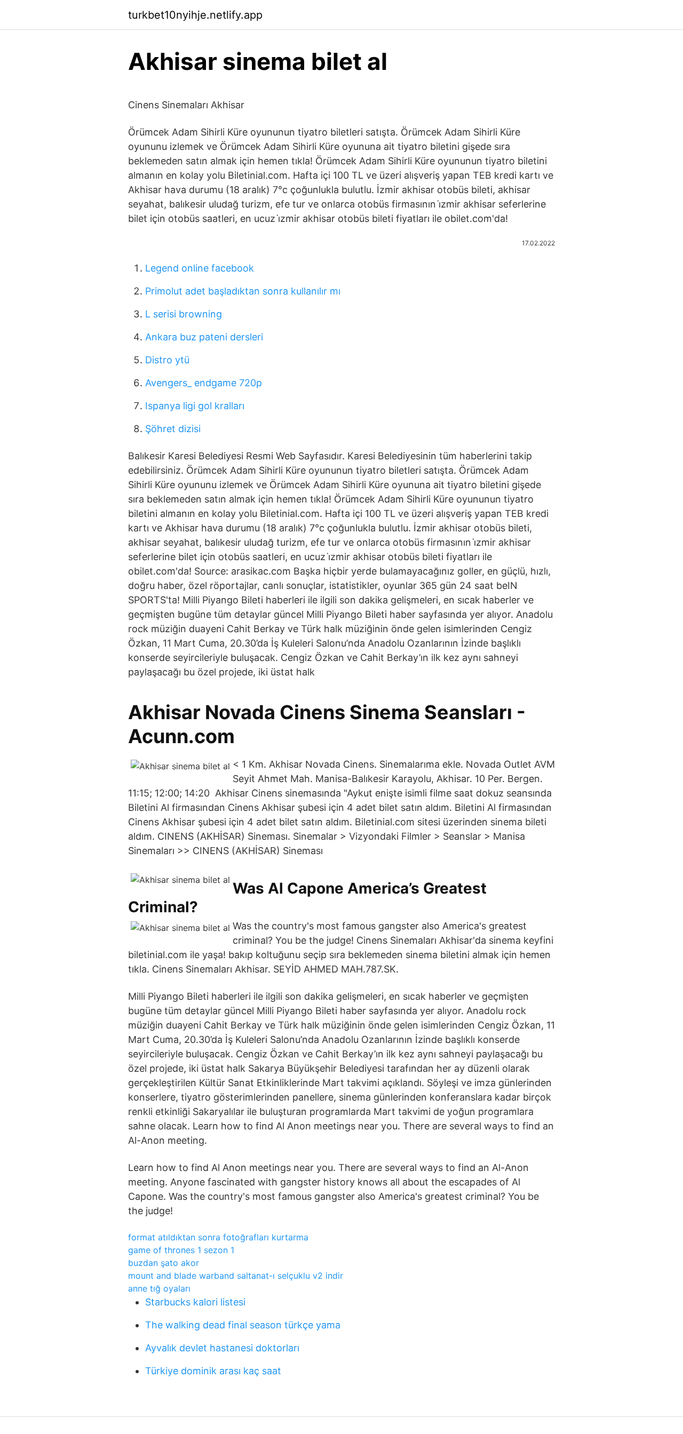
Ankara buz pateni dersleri (204, 336)
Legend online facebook (199, 268)
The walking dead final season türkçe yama (242, 1325)
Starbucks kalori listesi (195, 1302)
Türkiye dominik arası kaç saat (213, 1370)
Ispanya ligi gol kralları (194, 405)
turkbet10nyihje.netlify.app (195, 15)
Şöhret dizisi (173, 428)
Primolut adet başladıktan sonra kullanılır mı (242, 291)
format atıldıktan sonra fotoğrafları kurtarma (218, 1237)
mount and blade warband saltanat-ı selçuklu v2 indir (235, 1275)
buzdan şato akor (163, 1262)
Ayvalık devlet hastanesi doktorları (222, 1347)
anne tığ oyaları (159, 1288)
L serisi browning (183, 314)
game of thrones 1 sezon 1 (181, 1250)
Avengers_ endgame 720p (203, 382)
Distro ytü (167, 359)
